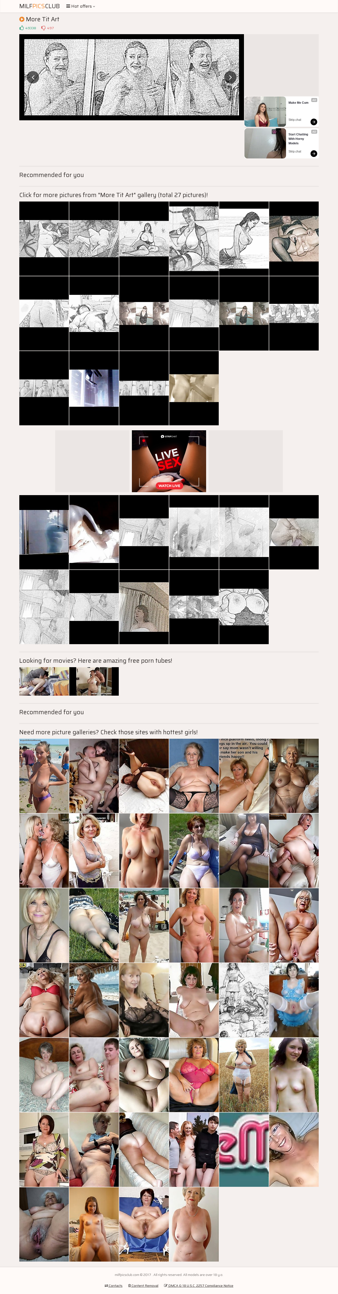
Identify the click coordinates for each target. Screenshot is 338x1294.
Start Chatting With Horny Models (299, 139)
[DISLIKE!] (43, 28)
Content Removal (144, 1285)
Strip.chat (295, 120)
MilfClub (39, 6)
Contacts (115, 1285)
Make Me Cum (299, 102)
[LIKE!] (21, 28)
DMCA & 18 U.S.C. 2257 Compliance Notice (200, 1285)
